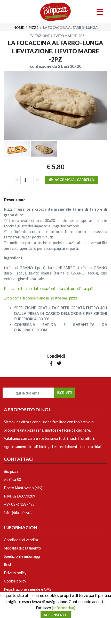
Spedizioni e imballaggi (22, 556)
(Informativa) (63, 607)
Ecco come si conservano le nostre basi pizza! (41, 298)
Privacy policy (15, 573)
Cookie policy (15, 581)
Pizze (34, 27)
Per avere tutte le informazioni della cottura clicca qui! (48, 288)
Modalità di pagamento (22, 548)
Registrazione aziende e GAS (27, 589)
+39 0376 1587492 (19, 504)
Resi (7, 564)
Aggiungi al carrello (74, 180)
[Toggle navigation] (99, 12)
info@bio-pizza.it (18, 512)
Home (18, 27)
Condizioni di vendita (21, 540)
